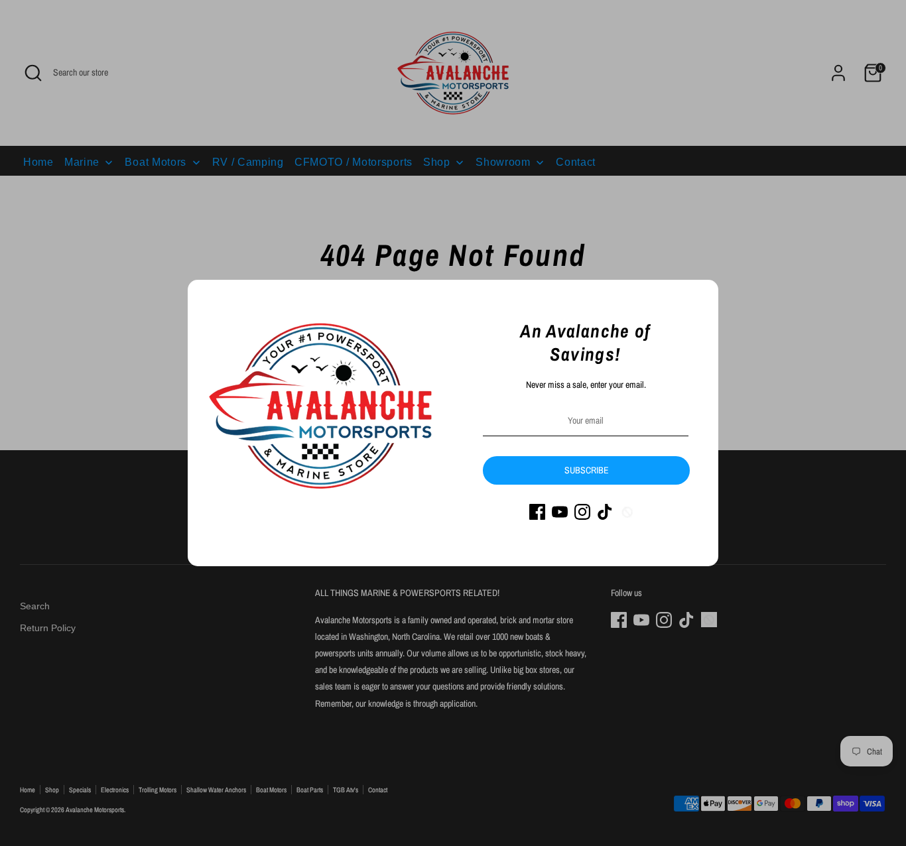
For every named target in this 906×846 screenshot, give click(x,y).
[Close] (701, 297)
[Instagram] (582, 512)
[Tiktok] (605, 512)
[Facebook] (537, 512)
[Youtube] (560, 512)
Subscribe (586, 470)
